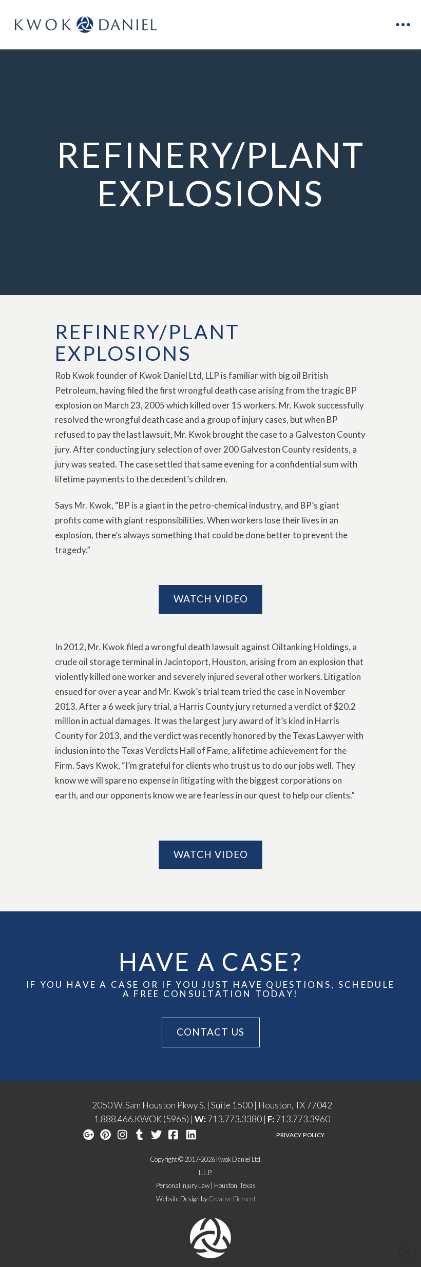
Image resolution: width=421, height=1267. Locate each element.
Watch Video (211, 599)
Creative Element (232, 1199)
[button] (403, 24)
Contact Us (210, 1032)
